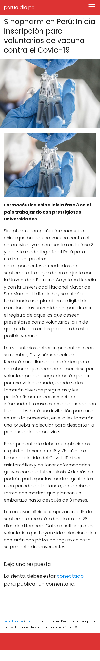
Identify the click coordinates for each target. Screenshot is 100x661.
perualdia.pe (19, 7)
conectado (70, 576)
